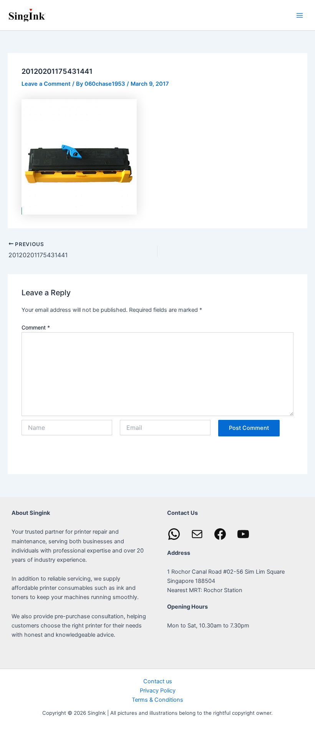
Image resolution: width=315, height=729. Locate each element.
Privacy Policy (158, 690)
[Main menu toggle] (299, 15)
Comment (36, 327)
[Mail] (197, 534)
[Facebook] (220, 534)
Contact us (157, 681)
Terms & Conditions (157, 699)
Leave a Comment (46, 83)
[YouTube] (243, 534)
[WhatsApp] (174, 534)
